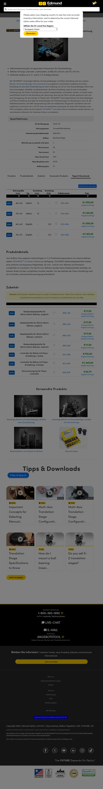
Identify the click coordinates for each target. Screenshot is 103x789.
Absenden (31, 33)
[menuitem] (13, 3)
